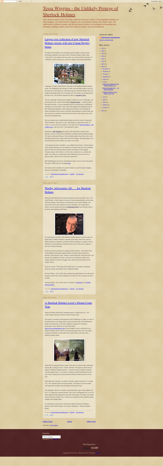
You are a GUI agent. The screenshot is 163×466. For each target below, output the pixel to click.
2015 (102, 66)
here (69, 163)
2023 (102, 48)
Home (69, 422)
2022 (102, 51)
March (105, 102)
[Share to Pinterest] (53, 177)
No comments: (80, 174)
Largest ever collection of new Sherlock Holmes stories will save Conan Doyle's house (67, 43)
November (106, 71)
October (105, 74)
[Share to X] (49, 177)
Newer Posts (47, 422)
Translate (55, 439)
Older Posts (91, 422)
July (104, 82)
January (105, 107)
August (105, 79)
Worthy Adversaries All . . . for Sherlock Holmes (110, 88)
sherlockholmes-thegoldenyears (110, 37)
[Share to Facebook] (51, 177)
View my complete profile (106, 40)
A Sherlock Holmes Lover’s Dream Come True (109, 92)
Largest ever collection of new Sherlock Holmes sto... (110, 84)
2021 (102, 53)
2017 (102, 61)
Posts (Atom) (54, 425)
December (106, 69)
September (106, 76)
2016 (102, 64)
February (105, 105)
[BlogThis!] (47, 177)
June (104, 97)
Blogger (98, 453)
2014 (102, 110)
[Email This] (46, 177)
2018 (102, 59)
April (104, 99)
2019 (102, 56)
